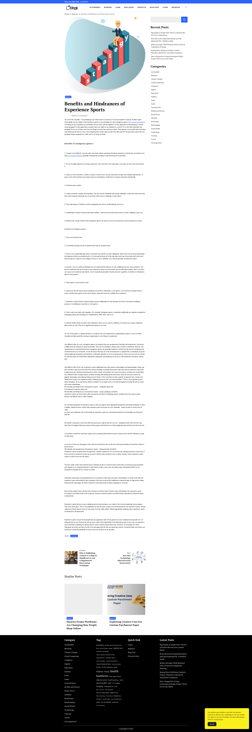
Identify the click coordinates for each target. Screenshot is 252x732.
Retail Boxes (117, 696)
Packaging (99, 686)
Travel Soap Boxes (100, 705)
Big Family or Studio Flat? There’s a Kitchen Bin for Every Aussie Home (173, 647)
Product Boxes (109, 696)
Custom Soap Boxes (116, 664)
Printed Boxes (114, 693)
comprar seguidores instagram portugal (105, 654)
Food (153, 100)
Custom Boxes (100, 658)
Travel (153, 139)
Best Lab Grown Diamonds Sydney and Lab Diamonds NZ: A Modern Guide (173, 656)
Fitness (106, 672)
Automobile (94, 7)
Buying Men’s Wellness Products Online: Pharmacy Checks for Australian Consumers (173, 675)
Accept (212, 724)
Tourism (154, 136)
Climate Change (156, 79)
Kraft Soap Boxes (113, 680)
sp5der (98, 702)
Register (176, 7)
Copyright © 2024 (126, 728)
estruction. (74, 536)
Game (117, 7)
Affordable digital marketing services (113, 645)
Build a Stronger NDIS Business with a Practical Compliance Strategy (172, 665)
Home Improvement (115, 676)
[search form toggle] (186, 7)
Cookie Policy (218, 719)
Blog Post (154, 7)
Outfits (109, 683)
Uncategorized (156, 143)
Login (165, 7)
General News (156, 107)
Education (129, 7)
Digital (153, 90)
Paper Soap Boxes (109, 689)
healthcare (102, 676)
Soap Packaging (106, 699)
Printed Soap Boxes (100, 696)
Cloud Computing (157, 82)
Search (184, 20)
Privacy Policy (133, 656)
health (114, 671)
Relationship (155, 125)
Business (108, 7)
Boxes (97, 648)
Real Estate (155, 121)
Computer (154, 86)
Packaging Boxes (109, 686)
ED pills (98, 667)
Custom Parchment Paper (103, 664)
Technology (155, 132)
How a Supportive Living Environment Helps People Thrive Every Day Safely (173, 684)
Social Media (155, 129)
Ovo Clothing (116, 683)
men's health (101, 683)
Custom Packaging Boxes (112, 661)
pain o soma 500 (100, 689)
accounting (100, 645)
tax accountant (106, 702)
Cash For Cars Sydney (102, 651)
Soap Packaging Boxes (116, 699)
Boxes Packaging (104, 648)
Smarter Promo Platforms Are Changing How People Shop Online (82, 625)
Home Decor (155, 114)
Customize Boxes (111, 658)
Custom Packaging (100, 661)
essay (115, 667)
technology (115, 702)
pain (116, 686)
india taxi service (102, 680)
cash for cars (117, 648)
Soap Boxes (99, 699)
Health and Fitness (157, 111)
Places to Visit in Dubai (102, 693)
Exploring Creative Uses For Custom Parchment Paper (125, 623)
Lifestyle (141, 7)
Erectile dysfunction (107, 667)
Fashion (154, 97)
